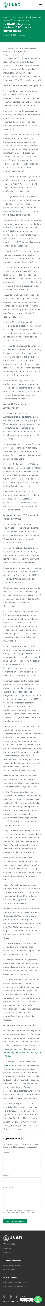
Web (4, 1199)
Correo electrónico (9, 1187)
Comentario (7, 1152)
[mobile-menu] (39, 5)
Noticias (22, 35)
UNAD (7, 1065)
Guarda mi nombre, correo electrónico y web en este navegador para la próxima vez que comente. (21, 1211)
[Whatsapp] (38, 1299)
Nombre (6, 1175)
